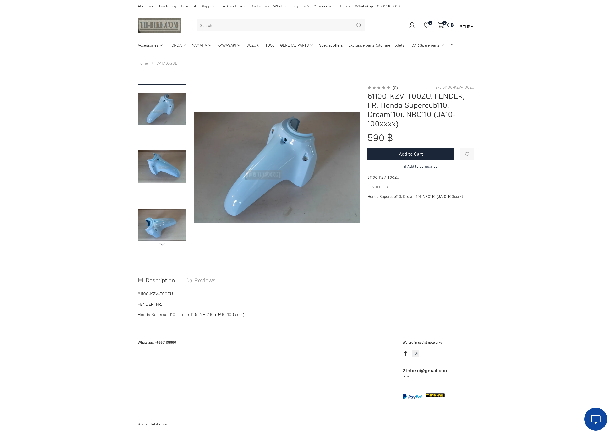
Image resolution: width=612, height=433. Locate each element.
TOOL (269, 45)
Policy (345, 6)
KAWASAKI (227, 45)
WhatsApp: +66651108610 (377, 6)
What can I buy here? (291, 6)
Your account (325, 6)
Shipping (208, 6)
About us (145, 6)
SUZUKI (253, 45)
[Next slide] (162, 244)
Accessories (148, 45)
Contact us (259, 6)
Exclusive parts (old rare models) (377, 45)
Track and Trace (233, 6)
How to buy (167, 6)
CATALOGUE (166, 63)
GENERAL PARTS (294, 45)
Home (143, 63)
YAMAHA (199, 45)
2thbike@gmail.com (425, 370)
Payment (188, 6)
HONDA (175, 45)
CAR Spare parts (425, 45)
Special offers (331, 45)
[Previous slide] (203, 167)
